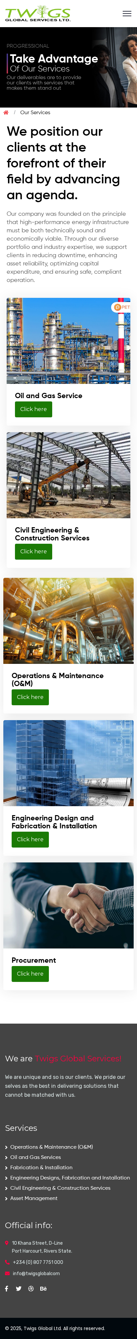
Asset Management (34, 1198)
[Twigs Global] (39, 13)
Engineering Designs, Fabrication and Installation (70, 1178)
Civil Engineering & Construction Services (60, 1188)
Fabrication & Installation (41, 1168)
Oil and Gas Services (35, 1157)
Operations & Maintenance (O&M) (51, 1147)
